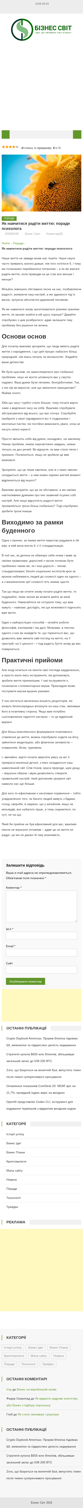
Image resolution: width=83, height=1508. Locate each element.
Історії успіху (15, 1134)
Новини (11, 1179)
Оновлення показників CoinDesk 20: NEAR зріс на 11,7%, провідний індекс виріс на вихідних (41, 1089)
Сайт (9, 963)
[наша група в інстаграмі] (53, 9)
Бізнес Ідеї (13, 1143)
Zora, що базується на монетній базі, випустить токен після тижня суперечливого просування (43, 1073)
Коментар (13, 887)
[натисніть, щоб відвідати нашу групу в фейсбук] (30, 9)
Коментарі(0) (54, 233)
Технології (13, 1197)
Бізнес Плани (15, 1152)
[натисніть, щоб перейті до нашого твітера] (35, 9)
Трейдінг (12, 1207)
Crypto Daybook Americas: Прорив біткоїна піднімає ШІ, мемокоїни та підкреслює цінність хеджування (42, 1042)
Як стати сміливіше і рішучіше (38, 1414)
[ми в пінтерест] (48, 9)
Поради (9, 218)
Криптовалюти (16, 1161)
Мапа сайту (14, 1170)
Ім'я (9, 929)
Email (10, 946)
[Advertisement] (41, 85)
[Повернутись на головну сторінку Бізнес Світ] (5, 134)
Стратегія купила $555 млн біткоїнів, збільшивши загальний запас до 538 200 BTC (40, 1057)
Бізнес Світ (32, 233)
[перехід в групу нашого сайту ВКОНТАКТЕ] (39, 9)
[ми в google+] (44, 9)
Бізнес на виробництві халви (36, 1389)
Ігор (9, 1389)
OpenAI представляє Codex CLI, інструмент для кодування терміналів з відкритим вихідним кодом (41, 1105)
